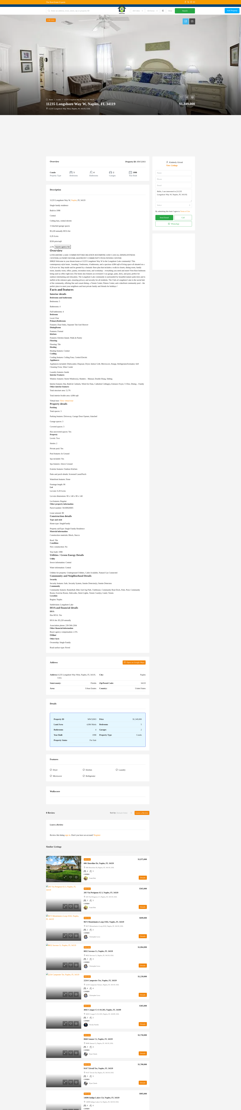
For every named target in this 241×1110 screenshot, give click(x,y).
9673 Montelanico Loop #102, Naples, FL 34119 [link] (104, 922)
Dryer (55, 770)
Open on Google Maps (135, 662)
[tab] (186, 21)
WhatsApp (174, 221)
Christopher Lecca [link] (94, 937)
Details (142, 878)
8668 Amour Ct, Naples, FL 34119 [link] (98, 1039)
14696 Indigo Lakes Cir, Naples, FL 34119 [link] (101, 1098)
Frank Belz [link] (92, 878)
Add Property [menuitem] (232, 11)
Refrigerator (90, 776)
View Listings (178, 164)
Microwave (57, 776)
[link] (63, 869)
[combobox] (124, 813)
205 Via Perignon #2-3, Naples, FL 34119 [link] (101, 893)
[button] (120, 65)
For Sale (87, 859)
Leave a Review (142, 813)
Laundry (122, 770)
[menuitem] (220, 10)
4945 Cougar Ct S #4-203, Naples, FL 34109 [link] (102, 1010)
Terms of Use (185, 209)
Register (97, 835)
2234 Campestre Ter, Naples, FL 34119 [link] (100, 980)
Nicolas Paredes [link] (94, 1025)
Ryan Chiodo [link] (93, 1054)
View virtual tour (66, 401)
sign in (67, 835)
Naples (74, 200)
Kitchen (89, 770)
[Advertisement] (120, 133)
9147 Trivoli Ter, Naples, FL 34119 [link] (98, 1068)
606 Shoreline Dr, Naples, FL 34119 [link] (99, 863)
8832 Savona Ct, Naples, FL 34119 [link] (98, 951)
